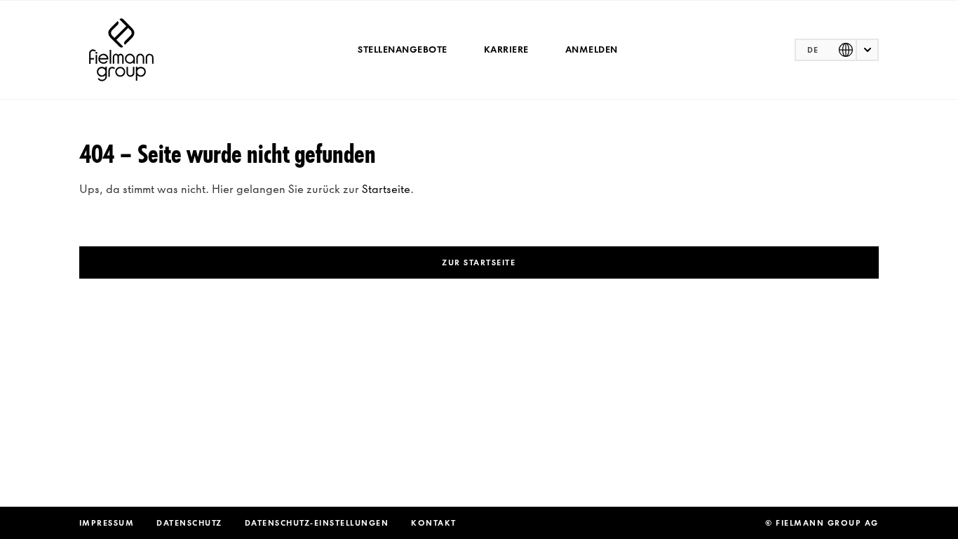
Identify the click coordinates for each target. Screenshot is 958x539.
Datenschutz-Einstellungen (317, 523)
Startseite (386, 189)
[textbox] (836, 50)
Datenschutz (189, 523)
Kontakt (434, 523)
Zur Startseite (478, 262)
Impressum (107, 523)
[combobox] (837, 50)
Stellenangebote (402, 49)
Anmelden (591, 49)
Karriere (506, 49)
